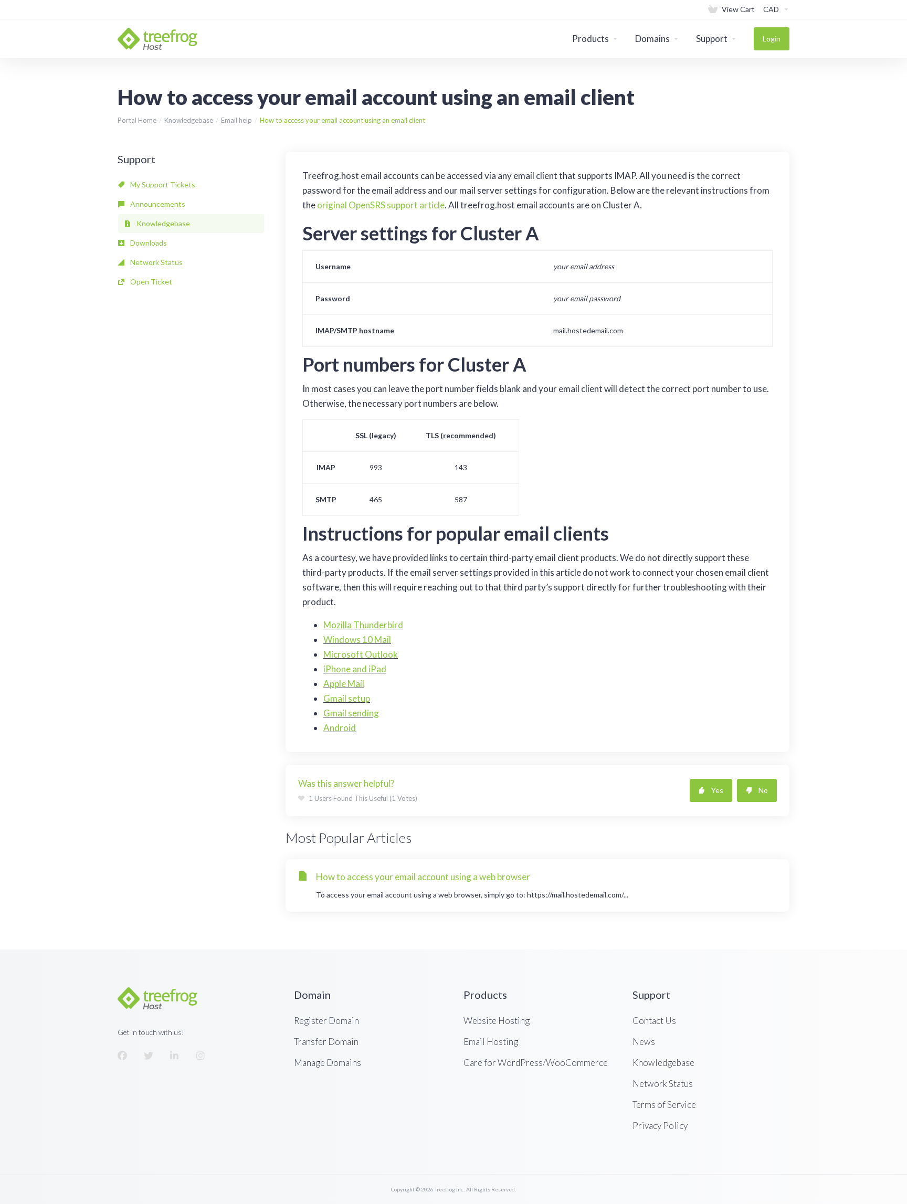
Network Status (156, 262)
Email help (236, 120)
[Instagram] (201, 1056)
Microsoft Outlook (360, 654)
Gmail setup (346, 698)
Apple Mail (343, 683)
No (763, 790)
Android (339, 727)
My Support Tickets (162, 184)
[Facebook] (122, 1056)
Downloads (148, 242)
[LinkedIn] (175, 1056)
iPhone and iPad (354, 668)
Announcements (157, 203)
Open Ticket (150, 281)
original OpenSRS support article (381, 204)
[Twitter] (148, 1056)
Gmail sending (351, 713)
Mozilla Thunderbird (363, 624)
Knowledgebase (188, 120)
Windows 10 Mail (357, 639)
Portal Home (137, 120)
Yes (717, 790)
